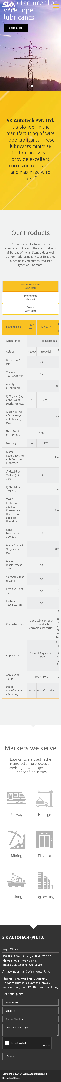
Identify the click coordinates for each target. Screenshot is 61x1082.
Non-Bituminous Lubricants (30, 286)
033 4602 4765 (16, 960)
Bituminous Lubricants (30, 297)
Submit (11, 1056)
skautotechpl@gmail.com (28, 964)
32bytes (17, 1078)
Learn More (16, 27)
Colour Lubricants (30, 309)
